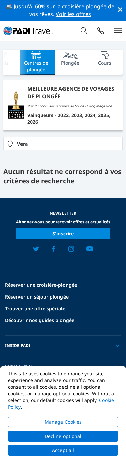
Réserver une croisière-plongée (41, 285)
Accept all (63, 450)
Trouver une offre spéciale (35, 308)
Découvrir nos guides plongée (39, 320)
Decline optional (63, 436)
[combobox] (63, 143)
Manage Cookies (63, 422)
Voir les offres (73, 14)
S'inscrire (63, 233)
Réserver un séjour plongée (37, 296)
